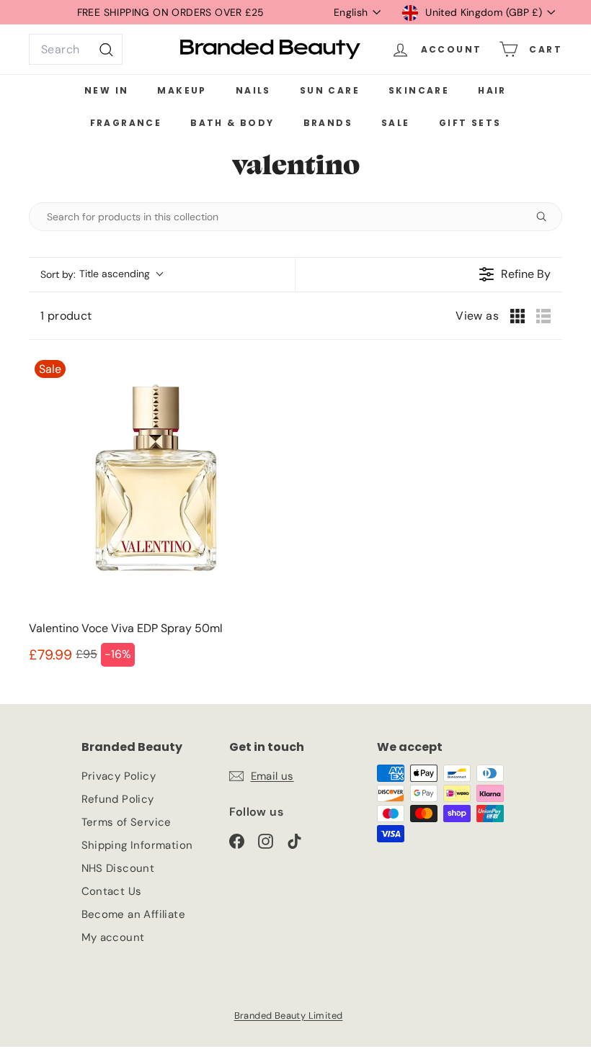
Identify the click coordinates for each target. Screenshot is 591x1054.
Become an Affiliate (133, 914)
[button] (101, 274)
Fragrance (126, 123)
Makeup (181, 90)
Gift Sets (470, 123)
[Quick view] (269, 594)
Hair (492, 90)
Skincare (418, 90)
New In (106, 90)
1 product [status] (66, 315)
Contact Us (111, 891)
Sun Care (330, 90)
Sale (395, 123)
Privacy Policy (118, 776)
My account (113, 937)
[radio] (517, 316)
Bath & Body (232, 123)
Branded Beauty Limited (288, 1015)
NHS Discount (118, 868)
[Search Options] (547, 216)
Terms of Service (126, 822)
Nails (253, 90)
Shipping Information (137, 845)
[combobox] (76, 50)
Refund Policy (117, 799)
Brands (327, 123)
